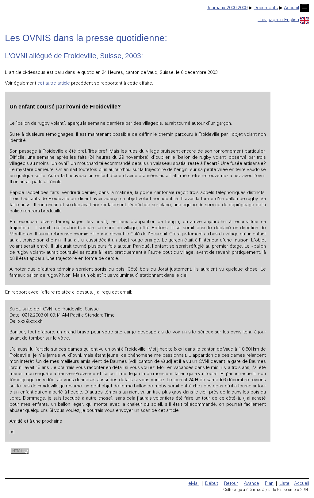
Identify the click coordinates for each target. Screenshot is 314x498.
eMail (193, 483)
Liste (284, 483)
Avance (251, 483)
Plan (269, 483)
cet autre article (53, 83)
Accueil (291, 8)
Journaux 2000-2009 (227, 8)
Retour (231, 483)
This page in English (278, 20)
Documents (266, 8)
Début (211, 483)
